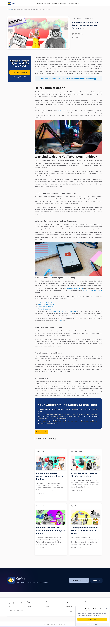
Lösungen (55, 3)
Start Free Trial (41, 432)
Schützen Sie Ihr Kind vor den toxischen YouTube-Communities (85, 25)
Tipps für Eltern (77, 18)
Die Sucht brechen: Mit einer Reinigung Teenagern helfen (50, 530)
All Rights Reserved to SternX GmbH (54, 624)
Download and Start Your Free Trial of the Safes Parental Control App (68, 79)
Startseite (40, 3)
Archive (9, 9)
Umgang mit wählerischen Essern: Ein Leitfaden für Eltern (84, 530)
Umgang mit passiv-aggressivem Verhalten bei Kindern (50, 476)
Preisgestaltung (74, 3)
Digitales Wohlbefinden (44, 506)
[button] (73, 34)
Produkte (47, 3)
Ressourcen (63, 3)
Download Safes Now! (19, 72)
